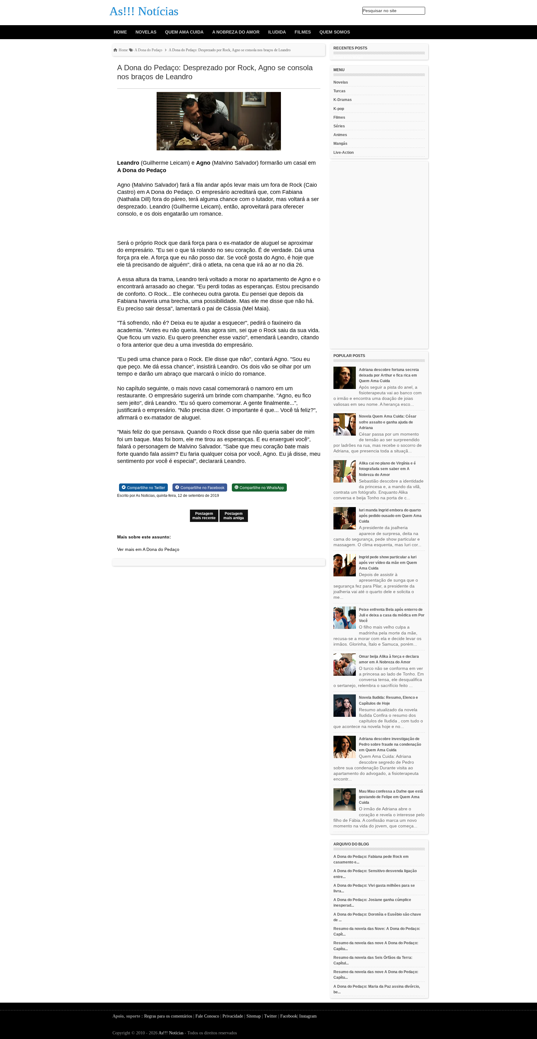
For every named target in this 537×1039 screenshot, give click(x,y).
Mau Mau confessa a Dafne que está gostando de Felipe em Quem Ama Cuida (391, 797)
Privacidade (233, 1016)
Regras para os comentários (168, 1016)
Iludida (277, 32)
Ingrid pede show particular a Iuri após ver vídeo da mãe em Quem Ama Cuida (388, 562)
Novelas (145, 32)
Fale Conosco (207, 1016)
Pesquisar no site (380, 10)
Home (120, 32)
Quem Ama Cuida (184, 32)
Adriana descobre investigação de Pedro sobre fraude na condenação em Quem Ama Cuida (390, 744)
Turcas (339, 91)
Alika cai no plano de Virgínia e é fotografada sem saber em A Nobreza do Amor (387, 469)
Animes (340, 135)
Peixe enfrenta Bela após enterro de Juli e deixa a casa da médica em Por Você (392, 615)
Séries (339, 126)
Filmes (303, 32)
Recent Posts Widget (348, 57)
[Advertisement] (379, 255)
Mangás (340, 143)
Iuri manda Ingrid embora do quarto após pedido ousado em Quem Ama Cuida (390, 516)
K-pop (338, 109)
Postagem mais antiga (233, 515)
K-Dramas (342, 100)
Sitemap (253, 1016)
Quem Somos (334, 32)
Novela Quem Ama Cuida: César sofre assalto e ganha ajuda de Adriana (387, 422)
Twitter (270, 1016)
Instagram (308, 1016)
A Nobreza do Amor (235, 32)
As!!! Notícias (170, 1033)
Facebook (288, 1016)
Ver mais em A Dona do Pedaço (148, 549)
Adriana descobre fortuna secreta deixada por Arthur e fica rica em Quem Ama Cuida (389, 375)
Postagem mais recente (204, 515)
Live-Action (343, 152)
